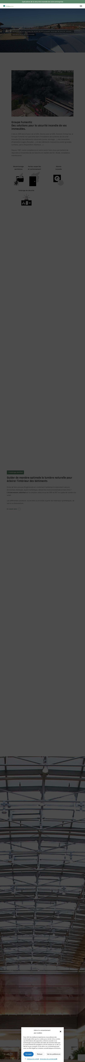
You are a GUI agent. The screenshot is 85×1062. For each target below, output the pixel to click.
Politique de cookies (33, 1059)
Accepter (29, 1054)
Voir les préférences (53, 1054)
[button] (61, 1031)
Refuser (39, 1054)
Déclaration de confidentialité (48, 1059)
